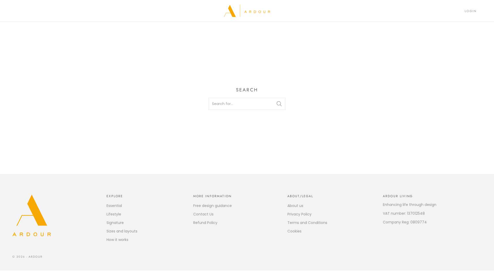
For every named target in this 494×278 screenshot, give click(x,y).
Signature (115, 222)
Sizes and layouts (122, 231)
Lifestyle (114, 214)
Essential (114, 205)
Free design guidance (212, 205)
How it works (117, 239)
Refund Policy (205, 222)
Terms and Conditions (307, 222)
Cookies (294, 231)
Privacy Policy (299, 214)
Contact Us (203, 214)
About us (295, 205)
